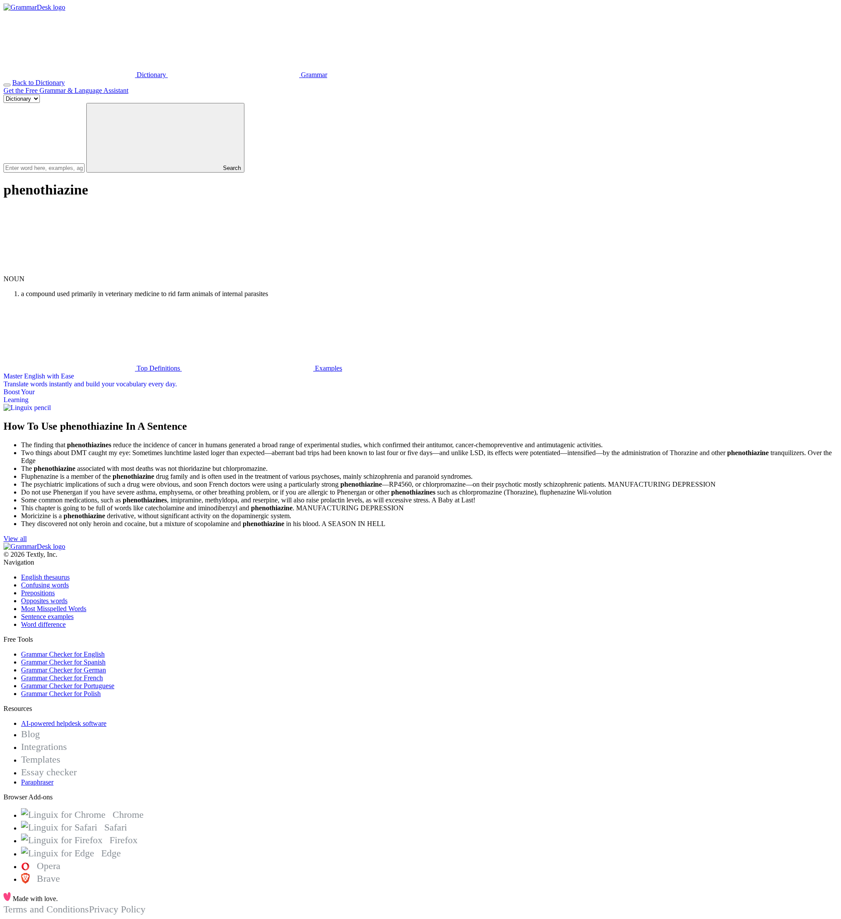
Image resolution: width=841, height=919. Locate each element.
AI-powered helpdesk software (63, 723)
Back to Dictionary (38, 82)
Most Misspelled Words (53, 608)
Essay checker (49, 772)
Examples (327, 368)
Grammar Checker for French (62, 678)
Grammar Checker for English (63, 654)
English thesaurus (45, 577)
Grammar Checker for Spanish (63, 662)
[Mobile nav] (7, 85)
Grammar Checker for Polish (61, 693)
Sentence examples (47, 616)
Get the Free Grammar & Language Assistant (66, 90)
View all (15, 538)
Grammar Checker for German (63, 670)
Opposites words (44, 600)
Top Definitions (158, 368)
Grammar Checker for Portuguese (67, 685)
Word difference (43, 624)
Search (231, 168)
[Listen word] (69, 271)
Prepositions (38, 593)
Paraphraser (37, 782)
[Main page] (34, 7)
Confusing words (45, 585)
